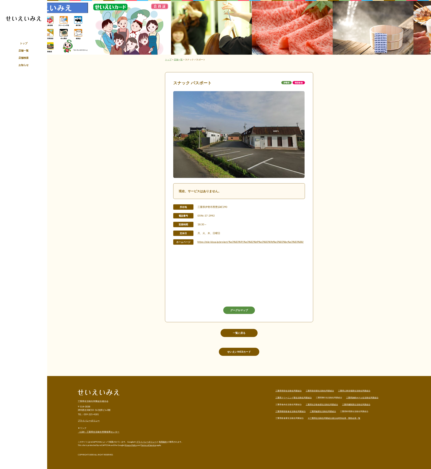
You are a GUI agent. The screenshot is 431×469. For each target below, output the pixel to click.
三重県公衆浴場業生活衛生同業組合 (354, 390)
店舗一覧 (24, 50)
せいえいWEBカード (239, 351)
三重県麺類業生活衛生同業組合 (356, 404)
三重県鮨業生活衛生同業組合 (323, 411)
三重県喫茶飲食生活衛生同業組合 (290, 411)
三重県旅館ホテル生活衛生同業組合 (362, 397)
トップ (23, 43)
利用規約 (163, 442)
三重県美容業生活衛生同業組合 (320, 390)
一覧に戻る (239, 332)
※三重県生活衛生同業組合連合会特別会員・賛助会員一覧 (334, 418)
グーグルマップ (239, 310)
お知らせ (24, 64)
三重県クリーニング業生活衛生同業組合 (293, 397)
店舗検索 (24, 57)
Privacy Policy (131, 445)
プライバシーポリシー (89, 421)
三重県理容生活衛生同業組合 (288, 390)
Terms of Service (148, 445)
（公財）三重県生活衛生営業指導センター (98, 431)
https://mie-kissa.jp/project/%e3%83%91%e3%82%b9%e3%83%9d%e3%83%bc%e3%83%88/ (250, 241)
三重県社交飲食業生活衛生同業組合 (322, 404)
